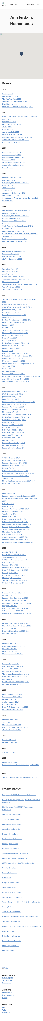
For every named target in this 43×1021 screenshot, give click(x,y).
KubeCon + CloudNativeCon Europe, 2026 (17, 107)
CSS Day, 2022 (7, 223)
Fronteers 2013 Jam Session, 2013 (15, 623)
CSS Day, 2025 (7, 129)
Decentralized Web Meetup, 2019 (14, 304)
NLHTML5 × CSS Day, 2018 (12, 430)
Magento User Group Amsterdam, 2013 (16, 626)
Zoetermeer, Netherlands (11, 912)
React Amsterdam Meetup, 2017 (14, 460)
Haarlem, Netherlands (10, 834)
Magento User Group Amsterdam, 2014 (16, 603)
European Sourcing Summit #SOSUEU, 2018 (18, 402)
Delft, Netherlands (8, 931)
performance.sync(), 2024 (11, 155)
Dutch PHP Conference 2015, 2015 (15, 570)
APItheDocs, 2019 (8, 317)
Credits (4, 998)
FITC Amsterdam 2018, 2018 (12, 445)
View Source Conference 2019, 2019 (15, 330)
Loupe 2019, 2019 (9, 340)
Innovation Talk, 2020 (10, 271)
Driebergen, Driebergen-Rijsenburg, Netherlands (20, 916)
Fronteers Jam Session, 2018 (13, 407)
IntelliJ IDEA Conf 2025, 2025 (13, 134)
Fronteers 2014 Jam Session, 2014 (15, 598)
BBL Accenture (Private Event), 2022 (15, 241)
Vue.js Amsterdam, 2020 (11, 287)
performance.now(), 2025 (11, 124)
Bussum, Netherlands (10, 844)
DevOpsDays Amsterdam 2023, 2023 (15, 183)
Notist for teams (8, 995)
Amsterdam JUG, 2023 (10, 195)
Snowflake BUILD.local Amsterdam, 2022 (17, 211)
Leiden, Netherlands (9, 873)
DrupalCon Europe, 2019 (11, 312)
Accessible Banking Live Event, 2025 (15, 140)
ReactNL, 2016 (7, 506)
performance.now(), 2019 (11, 310)
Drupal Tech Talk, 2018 (10, 427)
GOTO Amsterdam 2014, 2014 (13, 611)
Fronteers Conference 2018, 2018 (14, 409)
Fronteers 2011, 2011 (10, 669)
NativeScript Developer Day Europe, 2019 (17, 356)
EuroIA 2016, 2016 (9, 516)
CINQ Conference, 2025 (11, 142)
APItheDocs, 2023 (8, 188)
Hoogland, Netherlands (10, 882)
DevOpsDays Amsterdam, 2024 (13, 157)
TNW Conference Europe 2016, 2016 (15, 529)
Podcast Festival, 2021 (10, 254)
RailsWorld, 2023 (8, 180)
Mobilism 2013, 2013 (9, 633)
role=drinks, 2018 (8, 422)
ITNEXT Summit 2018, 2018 (12, 394)
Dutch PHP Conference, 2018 (13, 432)
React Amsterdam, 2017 (11, 483)
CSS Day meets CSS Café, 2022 (14, 221)
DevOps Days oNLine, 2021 (12, 256)
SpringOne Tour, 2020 (10, 269)
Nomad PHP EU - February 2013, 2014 (16, 613)
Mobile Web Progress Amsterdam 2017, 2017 (18, 481)
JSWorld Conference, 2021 (12, 259)
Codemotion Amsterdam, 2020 (13, 277)
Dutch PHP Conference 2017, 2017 (15, 471)
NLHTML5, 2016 (8, 504)
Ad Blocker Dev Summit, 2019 (13, 335)
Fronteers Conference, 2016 (12, 511)
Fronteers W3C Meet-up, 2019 (13, 374)
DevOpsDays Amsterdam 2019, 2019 (15, 343)
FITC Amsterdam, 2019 (10, 371)
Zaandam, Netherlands (10, 819)
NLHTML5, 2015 (8, 562)
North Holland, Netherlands (12, 839)
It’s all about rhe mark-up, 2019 (13, 361)
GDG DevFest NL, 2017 (11, 458)
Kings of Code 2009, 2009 (11, 725)
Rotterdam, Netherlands (11, 936)
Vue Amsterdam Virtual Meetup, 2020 (15, 279)
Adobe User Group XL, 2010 (12, 694)
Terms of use (7, 980)
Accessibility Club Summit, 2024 (13, 162)
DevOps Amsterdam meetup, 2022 (14, 239)
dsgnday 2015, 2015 (9, 552)
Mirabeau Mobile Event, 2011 (13, 671)
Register (30, 4)
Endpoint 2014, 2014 (9, 606)
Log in (37, 4)
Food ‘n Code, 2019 (9, 338)
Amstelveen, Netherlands (11, 814)
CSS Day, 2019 (7, 351)
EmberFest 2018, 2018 (10, 399)
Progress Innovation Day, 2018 (13, 443)
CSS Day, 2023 (7, 185)
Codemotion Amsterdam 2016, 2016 (15, 537)
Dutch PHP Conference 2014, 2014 (15, 608)
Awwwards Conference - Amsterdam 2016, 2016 (19, 542)
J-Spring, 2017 (7, 478)
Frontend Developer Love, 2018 (13, 448)
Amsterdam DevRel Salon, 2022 (14, 231)
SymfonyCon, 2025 (9, 122)
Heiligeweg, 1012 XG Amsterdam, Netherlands (19, 795)
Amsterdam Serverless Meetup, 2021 (15, 251)
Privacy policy (7, 983)
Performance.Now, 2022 (11, 213)
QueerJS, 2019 (7, 328)
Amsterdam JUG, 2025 (10, 132)
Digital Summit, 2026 (9, 104)
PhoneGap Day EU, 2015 (11, 578)
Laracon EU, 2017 (8, 468)
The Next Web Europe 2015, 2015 (14, 580)
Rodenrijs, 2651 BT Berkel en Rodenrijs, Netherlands (21, 926)
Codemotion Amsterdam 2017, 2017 (15, 476)
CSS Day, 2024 (7, 168)
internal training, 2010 (10, 704)
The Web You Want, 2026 (11, 99)
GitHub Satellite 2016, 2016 (12, 534)
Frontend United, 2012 (10, 651)
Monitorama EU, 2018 (10, 412)
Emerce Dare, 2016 (9, 493)
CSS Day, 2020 (7, 274)
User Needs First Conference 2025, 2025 (17, 137)
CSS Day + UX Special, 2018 (12, 425)
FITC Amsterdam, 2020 (10, 282)
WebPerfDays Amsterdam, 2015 (14, 555)
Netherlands (6, 878)
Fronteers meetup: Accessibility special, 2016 (18, 496)
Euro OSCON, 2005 (9, 762)
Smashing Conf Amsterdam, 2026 (14, 101)
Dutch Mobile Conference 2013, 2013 (15, 631)
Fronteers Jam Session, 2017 (13, 465)
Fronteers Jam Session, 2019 (13, 322)
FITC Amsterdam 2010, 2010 (12, 710)
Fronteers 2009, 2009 (10, 720)
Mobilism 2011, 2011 (9, 679)
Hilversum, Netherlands (10, 848)
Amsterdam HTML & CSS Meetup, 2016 (16, 524)
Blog (4, 1007)
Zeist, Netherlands (9, 887)
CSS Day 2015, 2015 (10, 573)
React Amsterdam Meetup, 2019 (14, 315)
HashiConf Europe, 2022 (11, 218)
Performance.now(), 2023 (11, 177)
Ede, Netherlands (8, 950)
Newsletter (6, 1012)
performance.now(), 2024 (11, 152)
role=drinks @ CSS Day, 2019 (13, 346)
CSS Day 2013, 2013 (10, 628)
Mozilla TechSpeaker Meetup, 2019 (15, 333)
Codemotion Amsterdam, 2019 (13, 358)
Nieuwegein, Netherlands (11, 892)
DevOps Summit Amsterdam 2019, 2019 (17, 320)
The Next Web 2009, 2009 (11, 730)
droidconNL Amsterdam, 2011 (13, 666)
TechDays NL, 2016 (9, 514)
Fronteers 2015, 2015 (10, 565)
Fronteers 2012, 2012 (10, 643)
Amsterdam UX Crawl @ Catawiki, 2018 (16, 415)
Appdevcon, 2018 (8, 440)
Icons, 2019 (6, 369)
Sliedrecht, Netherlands (10, 946)
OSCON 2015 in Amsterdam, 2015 (14, 560)
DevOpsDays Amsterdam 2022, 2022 (15, 216)
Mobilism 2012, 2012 (9, 649)
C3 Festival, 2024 (8, 160)
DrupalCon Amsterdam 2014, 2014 (15, 600)
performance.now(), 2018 (11, 397)
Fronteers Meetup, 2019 (11, 348)
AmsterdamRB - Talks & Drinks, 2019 (15, 381)
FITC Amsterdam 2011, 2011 (12, 684)
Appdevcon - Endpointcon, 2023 (14, 193)
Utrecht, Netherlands (9, 868)
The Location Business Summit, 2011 (15, 674)
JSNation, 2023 (7, 190)
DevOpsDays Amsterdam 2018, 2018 (15, 417)
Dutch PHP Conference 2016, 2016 (15, 522)
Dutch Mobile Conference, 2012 (13, 646)
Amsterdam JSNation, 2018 (12, 435)
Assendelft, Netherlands (11, 829)
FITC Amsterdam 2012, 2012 (12, 654)
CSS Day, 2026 (7, 94)
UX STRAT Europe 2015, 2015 (13, 575)
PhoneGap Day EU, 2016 (11, 532)
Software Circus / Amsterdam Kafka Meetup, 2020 (20, 284)
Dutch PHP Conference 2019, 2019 (15, 353)
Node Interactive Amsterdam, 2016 (15, 519)
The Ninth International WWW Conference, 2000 (19, 777)
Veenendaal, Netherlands (11, 941)
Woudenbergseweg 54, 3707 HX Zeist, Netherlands (21, 902)
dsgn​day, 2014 (7, 595)
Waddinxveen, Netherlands (12, 897)
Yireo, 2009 (6, 722)
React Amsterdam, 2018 (11, 438)
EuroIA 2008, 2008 (9, 740)
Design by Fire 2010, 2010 (12, 697)
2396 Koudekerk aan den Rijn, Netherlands (18, 863)
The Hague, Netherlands (11, 921)
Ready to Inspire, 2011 (10, 664)
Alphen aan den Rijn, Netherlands (14, 858)
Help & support (7, 978)
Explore (13, 4)
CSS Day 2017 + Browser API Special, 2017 (18, 473)
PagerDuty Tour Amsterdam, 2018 (14, 404)
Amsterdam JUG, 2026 (10, 96)
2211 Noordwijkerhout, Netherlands (15, 853)
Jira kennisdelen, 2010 (10, 702)
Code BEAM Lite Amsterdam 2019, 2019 (17, 307)
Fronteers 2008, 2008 (10, 742)
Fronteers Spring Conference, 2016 (15, 540)
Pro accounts (7, 992)
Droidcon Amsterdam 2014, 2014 (14, 593)
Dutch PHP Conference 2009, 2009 (15, 727)
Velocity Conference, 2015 (11, 557)
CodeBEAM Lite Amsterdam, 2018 (14, 391)
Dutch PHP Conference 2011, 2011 (15, 676)
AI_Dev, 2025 (7, 127)
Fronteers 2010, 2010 (10, 699)
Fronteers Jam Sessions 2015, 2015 (15, 567)
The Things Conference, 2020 (13, 289)
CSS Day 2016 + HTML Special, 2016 (15, 527)
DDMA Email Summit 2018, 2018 (14, 420)
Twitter (4, 1010)
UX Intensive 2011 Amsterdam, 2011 (15, 682)
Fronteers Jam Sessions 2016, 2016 (15, 509)
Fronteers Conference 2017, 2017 (14, 463)
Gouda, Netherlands (9, 907)
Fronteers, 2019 (8, 325)
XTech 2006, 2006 (8, 752)
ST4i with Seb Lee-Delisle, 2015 (13, 583)
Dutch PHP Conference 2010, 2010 (15, 707)
